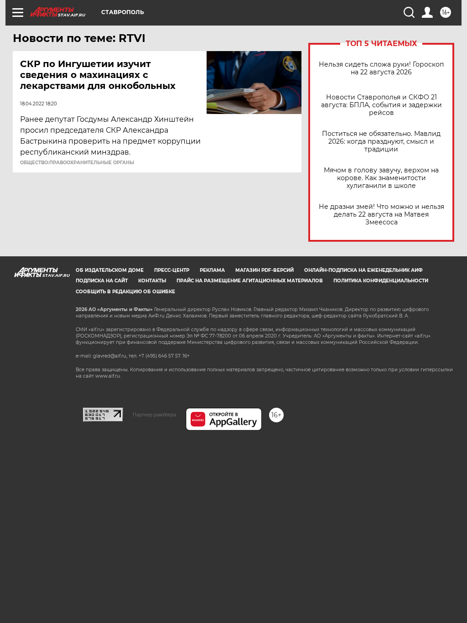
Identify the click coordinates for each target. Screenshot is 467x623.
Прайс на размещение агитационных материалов (249, 281)
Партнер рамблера (154, 414)
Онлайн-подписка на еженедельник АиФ (363, 270)
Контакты (152, 281)
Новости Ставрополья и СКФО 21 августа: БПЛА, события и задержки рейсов (381, 105)
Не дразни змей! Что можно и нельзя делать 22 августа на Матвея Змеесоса (381, 214)
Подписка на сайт (102, 281)
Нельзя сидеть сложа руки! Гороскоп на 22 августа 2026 (381, 68)
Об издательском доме (110, 270)
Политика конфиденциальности (380, 281)
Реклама (212, 270)
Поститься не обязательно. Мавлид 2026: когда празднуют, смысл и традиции (381, 141)
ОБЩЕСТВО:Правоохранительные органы (77, 163)
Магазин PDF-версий (264, 270)
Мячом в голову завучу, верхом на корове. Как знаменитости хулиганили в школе (381, 178)
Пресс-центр (171, 270)
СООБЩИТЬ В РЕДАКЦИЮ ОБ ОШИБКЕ (125, 292)
